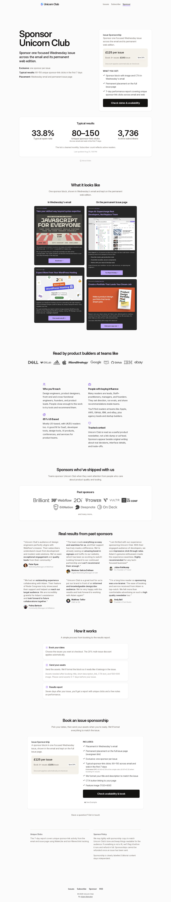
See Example (91, 802)
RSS (101, 889)
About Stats (86, 161)
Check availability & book (111, 793)
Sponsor (126, 4)
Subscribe (116, 4)
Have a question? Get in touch (85, 815)
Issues (106, 4)
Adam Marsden (87, 897)
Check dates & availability (125, 103)
